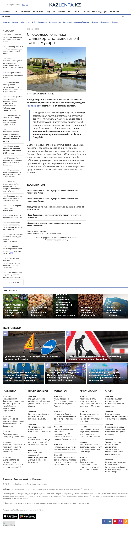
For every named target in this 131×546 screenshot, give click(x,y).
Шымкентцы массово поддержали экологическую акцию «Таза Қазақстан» (54, 224)
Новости (8, 30)
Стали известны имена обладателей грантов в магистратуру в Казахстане (13, 226)
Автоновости (88, 390)
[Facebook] (104, 521)
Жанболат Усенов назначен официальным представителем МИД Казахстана (12, 161)
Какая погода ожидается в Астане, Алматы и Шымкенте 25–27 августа (12, 149)
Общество (50, 12)
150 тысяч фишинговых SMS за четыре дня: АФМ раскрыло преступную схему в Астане (12, 186)
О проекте (7, 479)
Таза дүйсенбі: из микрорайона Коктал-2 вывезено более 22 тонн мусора (55, 208)
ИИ (33, 22)
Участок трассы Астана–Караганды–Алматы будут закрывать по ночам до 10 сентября (91, 448)
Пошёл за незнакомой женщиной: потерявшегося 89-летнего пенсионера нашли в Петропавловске (13, 63)
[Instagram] (120, 521)
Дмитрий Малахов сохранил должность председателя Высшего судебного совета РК (12, 276)
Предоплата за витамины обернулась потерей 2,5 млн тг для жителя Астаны (12, 173)
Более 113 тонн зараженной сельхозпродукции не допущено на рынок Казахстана (37, 457)
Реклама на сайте (22, 479)
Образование (55, 22)
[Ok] (125, 521)
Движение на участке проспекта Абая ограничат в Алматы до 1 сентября (13, 249)
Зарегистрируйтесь (44, 237)
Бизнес (95, 22)
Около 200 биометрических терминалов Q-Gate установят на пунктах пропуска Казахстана (89, 465)
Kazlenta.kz (7, 489)
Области (6, 12)
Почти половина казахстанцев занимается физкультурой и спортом (116, 416)
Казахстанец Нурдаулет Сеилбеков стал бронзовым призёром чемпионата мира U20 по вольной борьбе (116, 467)
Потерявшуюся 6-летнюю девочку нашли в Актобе (13, 75)
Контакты (37, 479)
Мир (17, 12)
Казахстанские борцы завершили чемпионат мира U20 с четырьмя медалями (115, 430)
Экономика (38, 12)
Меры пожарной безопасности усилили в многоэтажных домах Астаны (12, 38)
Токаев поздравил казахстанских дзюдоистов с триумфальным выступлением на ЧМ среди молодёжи (114, 448)
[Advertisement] (109, 66)
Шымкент (25, 22)
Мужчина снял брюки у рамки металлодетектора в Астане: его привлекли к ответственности (12, 87)
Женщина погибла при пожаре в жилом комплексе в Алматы (12, 198)
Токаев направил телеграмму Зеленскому (12, 207)
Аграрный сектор (81, 22)
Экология (114, 12)
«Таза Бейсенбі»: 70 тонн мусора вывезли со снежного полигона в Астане (52, 191)
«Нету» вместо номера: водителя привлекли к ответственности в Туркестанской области (90, 433)
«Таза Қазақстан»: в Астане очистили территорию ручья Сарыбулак (54, 216)
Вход (66, 240)
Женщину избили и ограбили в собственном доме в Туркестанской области (13, 50)
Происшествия (64, 12)
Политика (25, 12)
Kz (27, 4)
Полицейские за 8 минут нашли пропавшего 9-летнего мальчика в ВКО (39, 442)
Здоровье (67, 22)
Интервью (104, 22)
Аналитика (10, 290)
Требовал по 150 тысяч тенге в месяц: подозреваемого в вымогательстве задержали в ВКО (11, 120)
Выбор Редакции (99, 12)
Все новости (13, 282)
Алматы (6, 22)
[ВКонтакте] (109, 521)
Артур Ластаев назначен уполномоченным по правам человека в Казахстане (11, 263)
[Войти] (128, 16)
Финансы (5, 17)
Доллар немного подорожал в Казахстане (12, 216)
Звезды (115, 22)
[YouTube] (115, 521)
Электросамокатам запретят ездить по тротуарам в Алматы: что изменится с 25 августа (12, 136)
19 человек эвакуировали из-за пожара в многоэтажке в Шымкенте (39, 429)
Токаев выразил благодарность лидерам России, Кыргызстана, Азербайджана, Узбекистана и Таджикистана (12, 103)
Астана (15, 22)
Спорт (76, 12)
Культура (85, 12)
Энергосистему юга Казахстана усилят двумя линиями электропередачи (13, 237)
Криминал (42, 22)
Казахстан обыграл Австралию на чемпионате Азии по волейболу (114, 402)
